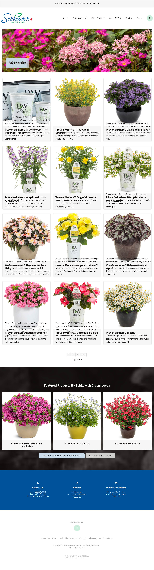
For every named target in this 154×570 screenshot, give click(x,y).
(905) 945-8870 (94, 3)
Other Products (98, 18)
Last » (83, 354)
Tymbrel (82, 548)
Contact (140, 18)
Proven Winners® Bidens (120, 333)
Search (100, 538)
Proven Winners (80, 18)
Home (44, 538)
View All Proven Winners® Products (62, 456)
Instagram (80, 522)
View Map (77, 497)
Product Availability (100, 456)
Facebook (73, 522)
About (65, 18)
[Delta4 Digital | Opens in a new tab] (77, 557)
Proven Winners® (57, 538)
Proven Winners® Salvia (127, 443)
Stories (129, 18)
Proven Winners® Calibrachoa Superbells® (26, 445)
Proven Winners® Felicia (77, 443)
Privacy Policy (107, 538)
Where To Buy (115, 18)
